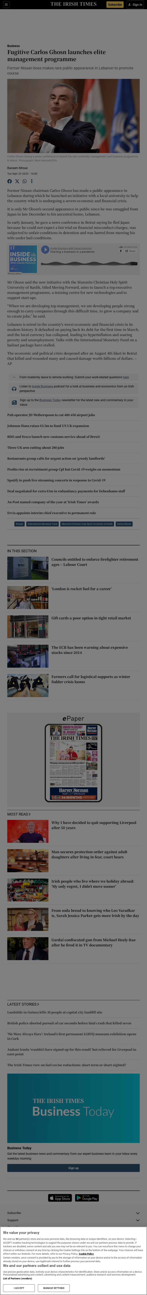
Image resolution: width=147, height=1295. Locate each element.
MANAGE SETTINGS (53, 1288)
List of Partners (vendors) (17, 1278)
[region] (73, 1261)
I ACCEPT (19, 1288)
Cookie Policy (86, 1253)
